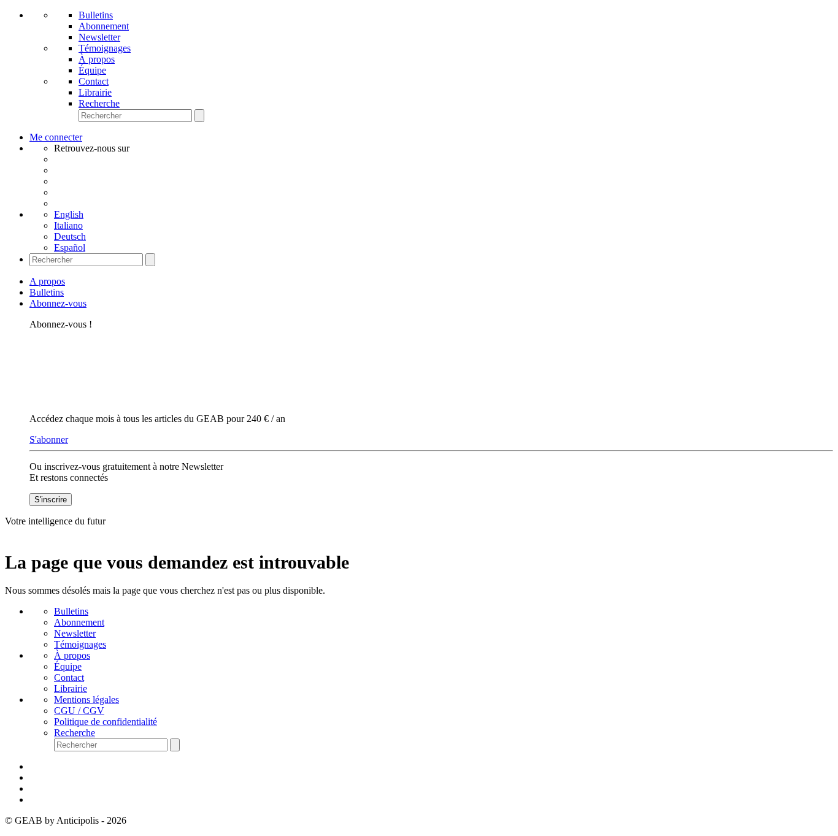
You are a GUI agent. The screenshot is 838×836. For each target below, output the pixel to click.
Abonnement (104, 26)
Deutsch (70, 236)
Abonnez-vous (57, 303)
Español (69, 247)
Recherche (99, 103)
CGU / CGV (79, 710)
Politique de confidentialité (105, 721)
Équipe (92, 70)
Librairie (95, 92)
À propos (97, 59)
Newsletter (99, 37)
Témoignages (105, 48)
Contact (94, 81)
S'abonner (48, 439)
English (68, 214)
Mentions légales (86, 699)
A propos (47, 281)
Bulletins (96, 15)
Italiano (68, 225)
